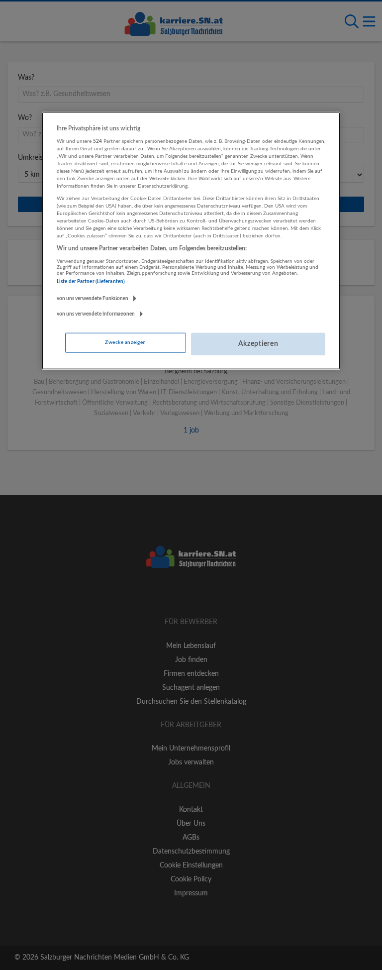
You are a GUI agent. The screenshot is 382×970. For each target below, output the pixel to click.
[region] (191, 241)
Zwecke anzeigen (125, 341)
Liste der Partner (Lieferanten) (91, 281)
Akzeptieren (258, 343)
